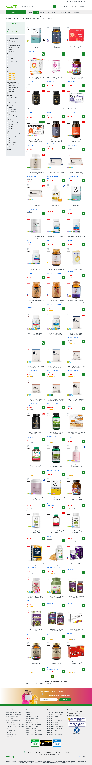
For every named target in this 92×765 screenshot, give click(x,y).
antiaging (35, 683)
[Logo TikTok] (14, 757)
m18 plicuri (12, 142)
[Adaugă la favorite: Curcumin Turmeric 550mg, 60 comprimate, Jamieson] (48, 512)
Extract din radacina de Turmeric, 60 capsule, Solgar (56, 662)
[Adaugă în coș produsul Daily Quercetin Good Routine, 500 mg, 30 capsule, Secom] (63, 507)
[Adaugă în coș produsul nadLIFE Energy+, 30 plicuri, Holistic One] (63, 85)
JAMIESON (29, 469)
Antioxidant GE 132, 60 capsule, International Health (76, 662)
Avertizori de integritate (32, 722)
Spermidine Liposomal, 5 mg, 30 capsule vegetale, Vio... (56, 109)
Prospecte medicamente (32, 726)
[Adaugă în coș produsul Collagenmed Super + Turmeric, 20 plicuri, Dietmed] (83, 441)
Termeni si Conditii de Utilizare (13, 712)
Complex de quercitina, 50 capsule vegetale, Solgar (36, 662)
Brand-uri (8, 732)
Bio (10, 107)
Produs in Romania (14, 99)
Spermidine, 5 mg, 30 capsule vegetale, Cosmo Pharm (36, 140)
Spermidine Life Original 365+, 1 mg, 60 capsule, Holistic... (76, 268)
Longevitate (29, 683)
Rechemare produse (11, 734)
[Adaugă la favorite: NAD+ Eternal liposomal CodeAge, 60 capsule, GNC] (28, 218)
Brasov (11, 89)
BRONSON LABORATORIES (53, 567)
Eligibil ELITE (13, 97)
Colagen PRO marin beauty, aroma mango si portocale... (36, 400)
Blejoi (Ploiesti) (13, 87)
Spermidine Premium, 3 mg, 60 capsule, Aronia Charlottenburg (56, 268)
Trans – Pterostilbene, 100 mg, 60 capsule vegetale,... (36, 334)
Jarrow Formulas (31, 602)
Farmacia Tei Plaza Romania (55, 714)
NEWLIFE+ (49, 240)
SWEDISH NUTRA (51, 208)
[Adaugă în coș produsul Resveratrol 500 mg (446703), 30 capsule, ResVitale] (63, 636)
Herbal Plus (50, 603)
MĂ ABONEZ (65, 699)
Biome (11, 51)
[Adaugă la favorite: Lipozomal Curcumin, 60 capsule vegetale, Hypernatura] (68, 479)
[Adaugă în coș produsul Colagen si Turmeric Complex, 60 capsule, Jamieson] (43, 472)
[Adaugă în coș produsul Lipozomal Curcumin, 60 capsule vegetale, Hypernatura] (83, 505)
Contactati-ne (9, 736)
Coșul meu (74, 6)
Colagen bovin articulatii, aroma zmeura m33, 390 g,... (36, 367)
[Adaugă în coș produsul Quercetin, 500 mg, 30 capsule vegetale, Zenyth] (83, 538)
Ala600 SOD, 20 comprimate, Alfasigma (76, 630)
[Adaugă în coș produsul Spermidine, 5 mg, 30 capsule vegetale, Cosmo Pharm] (43, 149)
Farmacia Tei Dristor (53, 716)
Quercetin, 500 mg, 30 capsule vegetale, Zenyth (76, 531)
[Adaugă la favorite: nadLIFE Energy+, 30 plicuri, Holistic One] (48, 58)
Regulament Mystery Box (12, 716)
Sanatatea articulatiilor (52, 669)
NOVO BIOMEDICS (31, 176)
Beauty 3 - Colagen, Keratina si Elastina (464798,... (76, 597)
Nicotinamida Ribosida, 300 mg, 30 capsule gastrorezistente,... (76, 237)
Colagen (13, 59)
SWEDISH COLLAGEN (72, 469)
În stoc (11, 69)
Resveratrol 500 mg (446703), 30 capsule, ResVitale (56, 630)
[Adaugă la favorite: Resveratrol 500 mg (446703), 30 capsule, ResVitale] (48, 610)
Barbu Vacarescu (14, 83)
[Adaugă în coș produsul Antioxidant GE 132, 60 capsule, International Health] (83, 669)
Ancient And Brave (14, 45)
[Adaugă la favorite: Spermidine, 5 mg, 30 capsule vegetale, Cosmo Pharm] (28, 121)
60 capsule (12, 126)
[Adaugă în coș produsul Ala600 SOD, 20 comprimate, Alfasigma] (83, 636)
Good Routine (13, 62)
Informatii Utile (77, 1)
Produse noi (12, 102)
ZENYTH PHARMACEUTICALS (34, 535)
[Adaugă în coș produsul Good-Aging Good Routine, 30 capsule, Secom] (83, 213)
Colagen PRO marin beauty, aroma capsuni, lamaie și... (76, 367)
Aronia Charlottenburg (15, 47)
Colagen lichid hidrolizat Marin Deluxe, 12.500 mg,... (76, 465)
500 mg (11, 146)
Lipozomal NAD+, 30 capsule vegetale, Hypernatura (76, 78)
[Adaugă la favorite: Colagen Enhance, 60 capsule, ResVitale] (28, 610)
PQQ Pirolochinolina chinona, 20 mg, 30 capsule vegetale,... (56, 334)
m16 (11, 135)
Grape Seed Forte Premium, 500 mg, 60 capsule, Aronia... (36, 301)
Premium (49, 275)
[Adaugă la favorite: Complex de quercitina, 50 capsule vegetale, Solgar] (28, 643)
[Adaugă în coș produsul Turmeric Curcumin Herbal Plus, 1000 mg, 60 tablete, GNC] (63, 605)
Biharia (12, 85)
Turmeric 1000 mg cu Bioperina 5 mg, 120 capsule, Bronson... (56, 564)
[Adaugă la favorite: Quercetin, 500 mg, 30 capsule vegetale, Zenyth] (68, 512)
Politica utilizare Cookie (32, 716)
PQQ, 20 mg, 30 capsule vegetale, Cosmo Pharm (76, 109)
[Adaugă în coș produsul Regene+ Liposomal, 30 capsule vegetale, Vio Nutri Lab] (43, 116)
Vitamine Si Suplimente (18, 16)
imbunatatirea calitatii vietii (44, 683)
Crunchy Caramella (14, 151)
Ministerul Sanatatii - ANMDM (33, 730)
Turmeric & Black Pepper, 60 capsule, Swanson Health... (56, 465)
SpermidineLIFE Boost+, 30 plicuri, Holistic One (36, 78)
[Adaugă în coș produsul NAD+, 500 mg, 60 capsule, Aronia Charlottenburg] (63, 54)
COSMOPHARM (71, 112)
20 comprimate (13, 122)
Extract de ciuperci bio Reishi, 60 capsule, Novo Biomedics (36, 173)
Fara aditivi (12, 111)
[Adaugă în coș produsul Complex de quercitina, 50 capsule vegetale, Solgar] (43, 669)
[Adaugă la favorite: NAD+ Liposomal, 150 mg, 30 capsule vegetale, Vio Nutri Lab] (28, 413)
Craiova (12, 91)
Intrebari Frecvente (10, 730)
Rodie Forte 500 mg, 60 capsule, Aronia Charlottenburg (56, 301)
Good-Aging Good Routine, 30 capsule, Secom (76, 204)
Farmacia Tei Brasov (53, 730)
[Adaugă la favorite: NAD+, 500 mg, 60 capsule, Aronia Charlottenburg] (48, 27)
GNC (28, 240)
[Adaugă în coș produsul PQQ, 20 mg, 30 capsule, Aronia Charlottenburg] (83, 54)
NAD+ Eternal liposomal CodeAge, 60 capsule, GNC (36, 237)
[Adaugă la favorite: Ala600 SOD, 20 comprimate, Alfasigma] (68, 610)
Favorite (66, 6)
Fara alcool (12, 113)
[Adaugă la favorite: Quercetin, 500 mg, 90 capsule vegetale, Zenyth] (28, 512)
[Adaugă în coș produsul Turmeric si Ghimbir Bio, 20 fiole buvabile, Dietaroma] (43, 571)
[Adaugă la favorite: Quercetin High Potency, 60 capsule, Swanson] (48, 413)
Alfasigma (12, 43)
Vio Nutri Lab (30, 114)
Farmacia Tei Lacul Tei (53, 718)
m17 (11, 138)
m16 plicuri (12, 136)
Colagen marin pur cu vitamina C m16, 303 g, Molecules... (76, 400)
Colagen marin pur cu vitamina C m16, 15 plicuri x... (36, 204)
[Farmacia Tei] (11, 6)
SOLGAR (29, 666)
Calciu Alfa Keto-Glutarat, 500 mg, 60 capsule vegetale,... (36, 268)
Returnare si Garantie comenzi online (15, 724)
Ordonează (82, 23)
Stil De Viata (26, 16)
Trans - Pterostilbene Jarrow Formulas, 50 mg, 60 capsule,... (36, 597)
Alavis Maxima (13, 42)
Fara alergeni (13, 115)
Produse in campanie (15, 101)
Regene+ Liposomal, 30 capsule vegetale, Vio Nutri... (36, 109)
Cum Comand (9, 718)
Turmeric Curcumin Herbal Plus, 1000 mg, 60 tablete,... (56, 597)
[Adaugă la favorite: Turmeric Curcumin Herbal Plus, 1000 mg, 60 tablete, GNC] (48, 577)
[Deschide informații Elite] (28, 29)
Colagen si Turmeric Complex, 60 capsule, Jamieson (36, 465)
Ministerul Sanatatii (31, 728)
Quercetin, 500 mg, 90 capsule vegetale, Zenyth (36, 531)
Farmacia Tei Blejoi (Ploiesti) (55, 734)
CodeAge (12, 56)
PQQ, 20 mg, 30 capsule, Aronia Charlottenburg (76, 46)
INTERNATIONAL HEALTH (73, 666)
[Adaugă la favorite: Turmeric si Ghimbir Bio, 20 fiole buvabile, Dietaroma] (28, 545)
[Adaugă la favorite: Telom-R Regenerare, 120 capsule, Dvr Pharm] (68, 545)
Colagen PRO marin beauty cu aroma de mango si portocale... (76, 173)
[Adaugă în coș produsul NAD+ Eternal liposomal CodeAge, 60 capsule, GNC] (43, 244)
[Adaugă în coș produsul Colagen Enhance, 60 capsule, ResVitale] (43, 638)
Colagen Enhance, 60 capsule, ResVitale (36, 630)
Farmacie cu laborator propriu (13, 720)
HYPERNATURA (71, 81)
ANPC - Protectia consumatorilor (34, 734)
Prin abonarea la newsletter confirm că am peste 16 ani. (57, 694)
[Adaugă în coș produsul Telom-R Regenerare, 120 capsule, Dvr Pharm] (83, 572)
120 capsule (12, 121)
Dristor (11, 93)
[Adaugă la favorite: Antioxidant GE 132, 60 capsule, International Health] (68, 643)
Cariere (28, 714)
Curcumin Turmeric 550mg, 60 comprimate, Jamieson (56, 531)
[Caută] (54, 7)
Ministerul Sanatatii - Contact (33, 732)
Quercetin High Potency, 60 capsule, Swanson (56, 433)
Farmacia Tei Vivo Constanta (55, 720)
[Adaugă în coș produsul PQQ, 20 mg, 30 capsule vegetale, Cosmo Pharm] (83, 116)
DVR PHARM (70, 569)
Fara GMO (12, 109)
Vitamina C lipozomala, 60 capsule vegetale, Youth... (76, 140)
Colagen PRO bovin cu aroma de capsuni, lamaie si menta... (56, 173)
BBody (11, 49)
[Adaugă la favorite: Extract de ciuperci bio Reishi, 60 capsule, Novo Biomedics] (28, 153)
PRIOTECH (29, 112)
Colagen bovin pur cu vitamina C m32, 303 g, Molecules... (56, 367)
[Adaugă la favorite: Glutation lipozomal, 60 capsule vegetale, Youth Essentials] (48, 121)
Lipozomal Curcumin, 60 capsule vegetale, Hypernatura (76, 498)
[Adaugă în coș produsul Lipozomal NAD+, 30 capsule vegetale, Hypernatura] (83, 85)
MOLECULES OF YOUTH (52, 176)
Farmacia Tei (8, 16)
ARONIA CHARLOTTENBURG (54, 50)
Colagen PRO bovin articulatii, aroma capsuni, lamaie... (76, 334)
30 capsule (12, 124)
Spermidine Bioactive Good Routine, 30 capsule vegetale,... (36, 46)
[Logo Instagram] (11, 757)
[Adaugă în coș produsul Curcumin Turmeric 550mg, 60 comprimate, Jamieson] (63, 540)
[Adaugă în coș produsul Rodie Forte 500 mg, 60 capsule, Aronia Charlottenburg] (63, 308)
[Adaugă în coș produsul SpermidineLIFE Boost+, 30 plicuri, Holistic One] (43, 85)
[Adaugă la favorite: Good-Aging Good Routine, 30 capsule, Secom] (68, 185)
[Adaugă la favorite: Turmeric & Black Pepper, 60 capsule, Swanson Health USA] (48, 446)
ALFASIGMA (70, 633)
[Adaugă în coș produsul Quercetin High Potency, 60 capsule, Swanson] (63, 439)
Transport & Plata (10, 722)
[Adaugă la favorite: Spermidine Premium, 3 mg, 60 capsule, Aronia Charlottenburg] (48, 249)
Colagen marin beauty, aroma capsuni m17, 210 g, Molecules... (56, 400)
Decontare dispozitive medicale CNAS (35, 724)
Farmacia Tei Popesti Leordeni (55, 726)
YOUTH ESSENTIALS (52, 143)
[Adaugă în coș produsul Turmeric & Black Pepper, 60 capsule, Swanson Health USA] (63, 474)
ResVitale (69, 603)
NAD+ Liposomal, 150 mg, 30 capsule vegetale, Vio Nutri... (36, 433)
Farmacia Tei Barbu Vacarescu (55, 712)
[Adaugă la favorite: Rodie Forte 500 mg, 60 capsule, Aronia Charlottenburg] (48, 282)
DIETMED (69, 437)
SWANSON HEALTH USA (53, 436)
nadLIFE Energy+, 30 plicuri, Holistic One (56, 78)
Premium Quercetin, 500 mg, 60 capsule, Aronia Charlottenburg (76, 301)
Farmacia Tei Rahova (53, 722)
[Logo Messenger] (9, 757)
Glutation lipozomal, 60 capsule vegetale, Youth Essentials (56, 140)
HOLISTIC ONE (30, 81)
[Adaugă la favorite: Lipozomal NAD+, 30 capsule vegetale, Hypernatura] (68, 58)
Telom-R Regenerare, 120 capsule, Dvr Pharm (76, 564)
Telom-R (69, 570)
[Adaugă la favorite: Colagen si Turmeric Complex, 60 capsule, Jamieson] (28, 446)
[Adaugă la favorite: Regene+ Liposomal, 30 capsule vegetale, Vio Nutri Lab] (28, 90)
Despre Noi (29, 712)
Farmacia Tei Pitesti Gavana (55, 728)
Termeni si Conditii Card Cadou (13, 714)
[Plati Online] (82, 756)
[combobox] (37, 7)
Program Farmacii (69, 1)
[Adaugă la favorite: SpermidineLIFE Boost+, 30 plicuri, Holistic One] (28, 58)
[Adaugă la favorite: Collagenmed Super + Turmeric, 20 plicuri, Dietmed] (68, 413)
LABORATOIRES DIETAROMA (34, 567)
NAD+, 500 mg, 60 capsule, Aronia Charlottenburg (56, 46)
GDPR (84, 1)
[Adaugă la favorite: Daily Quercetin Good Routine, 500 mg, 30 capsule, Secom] (48, 479)
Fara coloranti (13, 116)
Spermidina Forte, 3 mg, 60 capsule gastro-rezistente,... (56, 237)
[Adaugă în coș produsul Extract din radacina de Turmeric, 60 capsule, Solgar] (63, 671)
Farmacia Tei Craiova (53, 732)
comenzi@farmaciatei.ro (75, 715)
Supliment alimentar (14, 133)
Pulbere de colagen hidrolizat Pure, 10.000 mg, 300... (36, 498)
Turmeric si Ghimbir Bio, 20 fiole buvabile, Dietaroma (36, 564)
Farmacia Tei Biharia (53, 724)
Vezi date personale (59, 695)
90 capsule (12, 128)
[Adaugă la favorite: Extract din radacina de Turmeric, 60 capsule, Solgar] (48, 643)
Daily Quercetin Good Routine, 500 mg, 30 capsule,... (56, 498)
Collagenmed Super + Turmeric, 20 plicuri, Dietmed (76, 433)
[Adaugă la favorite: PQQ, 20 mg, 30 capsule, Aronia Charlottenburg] (68, 27)
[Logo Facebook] (7, 757)
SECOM (29, 50)
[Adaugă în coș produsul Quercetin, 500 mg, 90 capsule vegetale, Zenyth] (43, 538)
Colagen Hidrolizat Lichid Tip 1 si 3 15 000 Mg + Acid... (56, 204)
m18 (11, 140)
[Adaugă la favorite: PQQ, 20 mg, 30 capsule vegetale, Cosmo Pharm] (68, 90)
